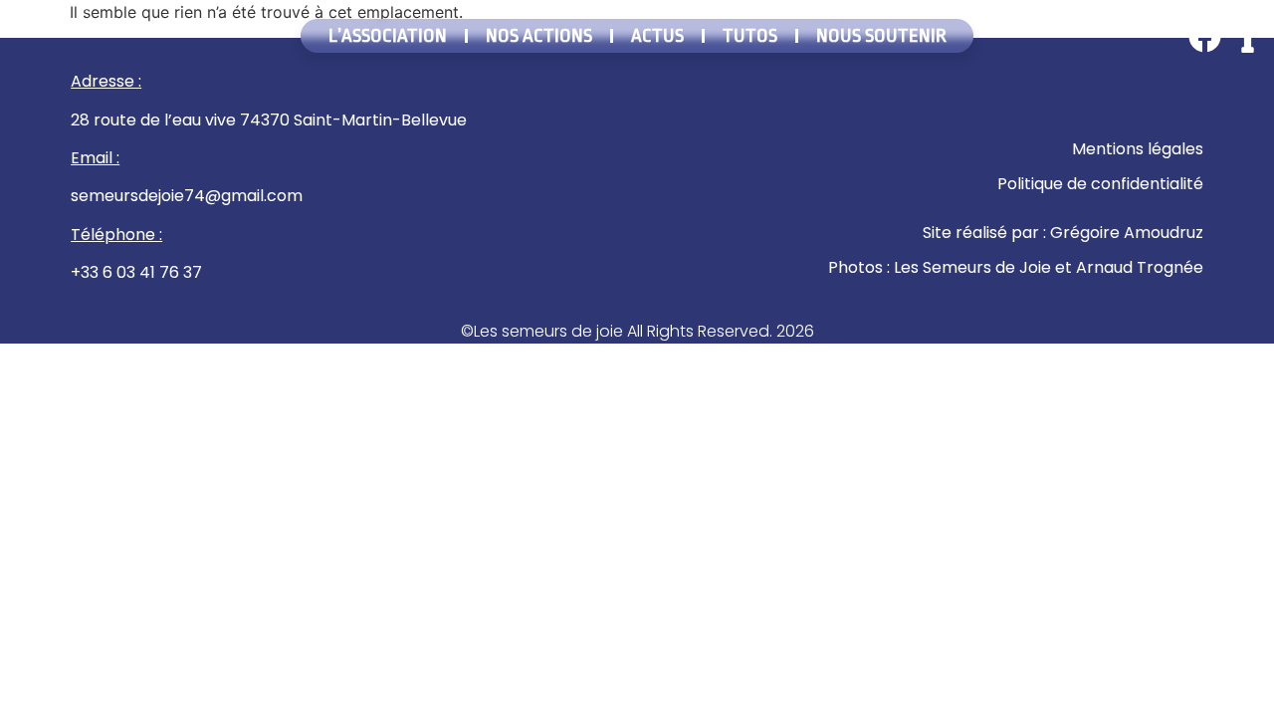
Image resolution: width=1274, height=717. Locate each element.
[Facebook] (1204, 36)
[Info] (1247, 36)
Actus (657, 36)
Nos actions (539, 36)
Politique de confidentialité (1100, 183)
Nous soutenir (881, 36)
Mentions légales (1137, 148)
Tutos (750, 36)
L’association (387, 36)
